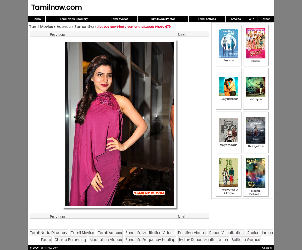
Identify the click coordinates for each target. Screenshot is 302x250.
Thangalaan (256, 146)
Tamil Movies (119, 19)
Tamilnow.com (56, 7)
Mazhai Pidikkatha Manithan (255, 194)
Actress (64, 26)
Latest (266, 19)
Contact (267, 247)
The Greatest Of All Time (228, 191)
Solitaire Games (246, 239)
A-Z (251, 19)
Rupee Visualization (226, 232)
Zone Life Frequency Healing (150, 239)
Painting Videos (192, 232)
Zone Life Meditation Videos (150, 232)
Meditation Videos (106, 239)
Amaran (229, 60)
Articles (236, 19)
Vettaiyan (256, 99)
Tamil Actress (207, 19)
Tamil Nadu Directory (74, 19)
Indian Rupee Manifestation (203, 239)
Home (37, 19)
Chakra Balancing (70, 239)
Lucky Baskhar (229, 99)
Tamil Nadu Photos (163, 19)
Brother (255, 61)
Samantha (84, 26)
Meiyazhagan (228, 145)
